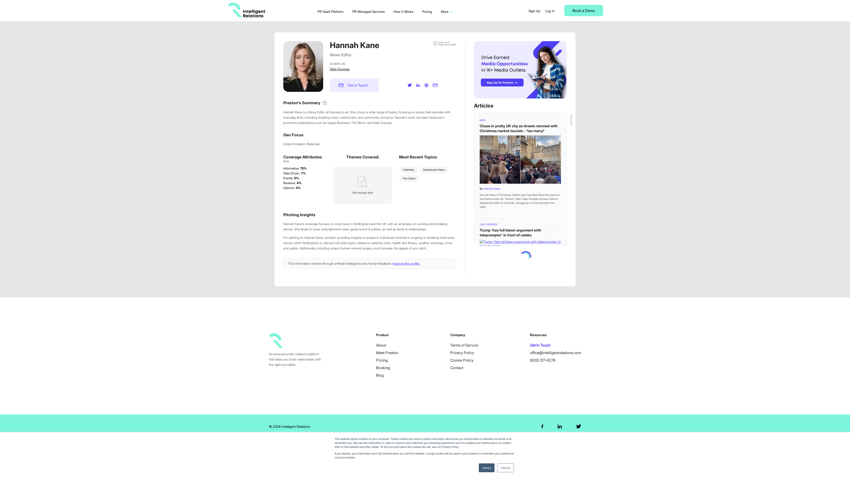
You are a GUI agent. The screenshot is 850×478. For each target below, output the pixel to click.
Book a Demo (583, 10)
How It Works (403, 12)
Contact (456, 368)
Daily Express (340, 69)
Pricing (427, 12)
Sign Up (534, 11)
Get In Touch (540, 345)
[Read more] (520, 159)
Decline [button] (505, 468)
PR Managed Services (368, 12)
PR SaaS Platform (331, 12)
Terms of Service (464, 345)
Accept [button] (487, 468)
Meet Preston (387, 353)
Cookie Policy (461, 360)
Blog (380, 375)
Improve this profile (406, 263)
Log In (549, 11)
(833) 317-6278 (542, 360)
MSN (482, 120)
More (444, 12)
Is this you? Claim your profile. (447, 43)
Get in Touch (358, 85)
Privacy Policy (462, 353)
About (381, 345)
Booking (383, 368)
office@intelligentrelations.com (555, 353)
